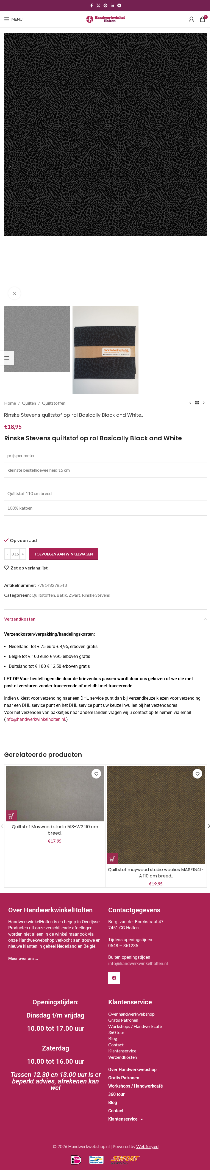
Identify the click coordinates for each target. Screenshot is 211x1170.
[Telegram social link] (119, 5)
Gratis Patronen (123, 1019)
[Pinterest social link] (105, 5)
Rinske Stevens (96, 594)
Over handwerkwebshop (131, 1013)
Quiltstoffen (53, 402)
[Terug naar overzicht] (197, 403)
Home (10, 402)
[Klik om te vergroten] (14, 293)
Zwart (74, 594)
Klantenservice (122, 1050)
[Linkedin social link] (112, 5)
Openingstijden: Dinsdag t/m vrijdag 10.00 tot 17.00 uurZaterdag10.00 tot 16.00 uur (55, 1045)
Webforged (147, 1146)
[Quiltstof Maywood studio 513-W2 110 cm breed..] (55, 793)
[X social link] (98, 5)
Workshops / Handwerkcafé (135, 1026)
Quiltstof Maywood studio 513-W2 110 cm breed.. (55, 830)
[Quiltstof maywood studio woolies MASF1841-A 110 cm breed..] (156, 815)
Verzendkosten (122, 1057)
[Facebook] (114, 978)
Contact (116, 1044)
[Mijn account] (191, 19)
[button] (9, 168)
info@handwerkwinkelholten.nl (35, 719)
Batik (62, 594)
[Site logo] (105, 18)
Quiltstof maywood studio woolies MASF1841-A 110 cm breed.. (156, 872)
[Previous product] (190, 403)
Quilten (29, 402)
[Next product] (203, 403)
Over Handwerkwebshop (132, 1069)
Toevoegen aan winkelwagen (63, 554)
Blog (112, 1038)
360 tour (116, 1032)
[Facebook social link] (91, 5)
